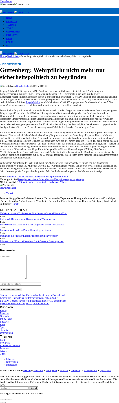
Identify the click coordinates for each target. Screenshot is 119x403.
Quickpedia (105, 370)
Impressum (11, 364)
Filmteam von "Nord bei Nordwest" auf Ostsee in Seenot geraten (32, 241)
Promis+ (64, 370)
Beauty (3, 310)
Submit (34, 388)
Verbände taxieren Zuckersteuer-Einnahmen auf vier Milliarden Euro (33, 213)
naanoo (27, 370)
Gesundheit (13, 31)
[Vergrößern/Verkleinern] (10, 399)
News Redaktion (23, 86)
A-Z (8, 45)
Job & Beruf (6, 319)
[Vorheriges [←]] (1, 402)
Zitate (3, 354)
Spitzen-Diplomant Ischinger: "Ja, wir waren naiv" (24, 303)
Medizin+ (38, 370)
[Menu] (1, 10)
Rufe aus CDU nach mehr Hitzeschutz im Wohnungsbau (27, 219)
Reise (9, 38)
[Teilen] (4, 399)
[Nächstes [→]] (4, 402)
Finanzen (12, 35)
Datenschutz (12, 362)
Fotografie (5, 342)
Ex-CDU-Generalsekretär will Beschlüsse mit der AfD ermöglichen (33, 300)
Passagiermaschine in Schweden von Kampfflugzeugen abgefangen (51, 179)
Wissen (3, 351)
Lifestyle (11, 21)
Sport (9, 41)
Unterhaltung (6, 333)
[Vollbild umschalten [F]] (7, 399)
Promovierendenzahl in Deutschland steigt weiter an (25, 230)
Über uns (10, 359)
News (9, 17)
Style (9, 28)
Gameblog (76, 370)
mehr (16, 204)
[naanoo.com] (14, 12)
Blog (2, 340)
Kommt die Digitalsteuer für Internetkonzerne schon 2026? (28, 298)
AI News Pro (90, 370)
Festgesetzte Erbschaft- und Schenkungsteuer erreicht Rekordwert (32, 224)
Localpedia (51, 370)
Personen (4, 348)
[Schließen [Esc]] (1, 399)
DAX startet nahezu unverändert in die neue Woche (42, 182)
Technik (11, 24)
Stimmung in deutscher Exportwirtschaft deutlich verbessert (29, 235)
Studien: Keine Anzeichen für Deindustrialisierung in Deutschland (32, 295)
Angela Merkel (33, 102)
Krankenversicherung (10, 345)
